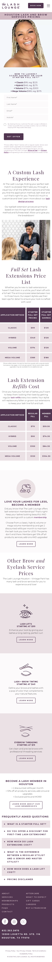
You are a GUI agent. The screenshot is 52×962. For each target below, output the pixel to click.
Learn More (27, 641)
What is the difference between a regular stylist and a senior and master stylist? (26, 857)
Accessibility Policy (26, 954)
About (6, 893)
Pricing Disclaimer (20, 879)
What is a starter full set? (26, 824)
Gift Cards (33, 901)
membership (40, 517)
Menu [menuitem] (47, 5)
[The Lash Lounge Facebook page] (5, 921)
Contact (7, 912)
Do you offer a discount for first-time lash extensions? (27, 833)
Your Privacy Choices (24, 951)
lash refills (16, 397)
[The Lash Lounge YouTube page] (23, 922)
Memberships (10, 901)
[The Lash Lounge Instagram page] (14, 922)
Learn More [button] (26, 544)
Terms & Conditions (39, 951)
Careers (31, 904)
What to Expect (36, 897)
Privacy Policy (10, 951)
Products (8, 904)
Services (7, 897)
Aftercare (32, 893)
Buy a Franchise (36, 908)
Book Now (35, 5)
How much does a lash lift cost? (26, 870)
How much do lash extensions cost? (20, 843)
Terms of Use (32, 150)
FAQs (5, 908)
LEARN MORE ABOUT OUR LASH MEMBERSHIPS (26, 805)
